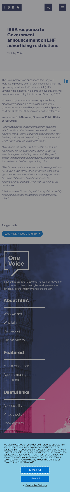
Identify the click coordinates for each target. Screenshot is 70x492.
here (50, 457)
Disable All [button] (35, 470)
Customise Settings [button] (36, 485)
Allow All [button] (35, 478)
